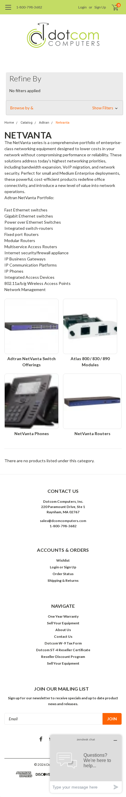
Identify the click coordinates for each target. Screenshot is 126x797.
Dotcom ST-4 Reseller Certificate (63, 650)
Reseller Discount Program (63, 656)
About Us (63, 630)
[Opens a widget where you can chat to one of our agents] (86, 763)
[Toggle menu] (8, 10)
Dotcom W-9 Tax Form (63, 643)
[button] (64, 107)
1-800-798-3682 (29, 7)
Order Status (63, 574)
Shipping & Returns (63, 580)
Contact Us (63, 636)
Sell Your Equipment (63, 623)
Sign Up (100, 7)
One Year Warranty (63, 616)
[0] (111, 7)
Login (82, 7)
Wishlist (63, 560)
